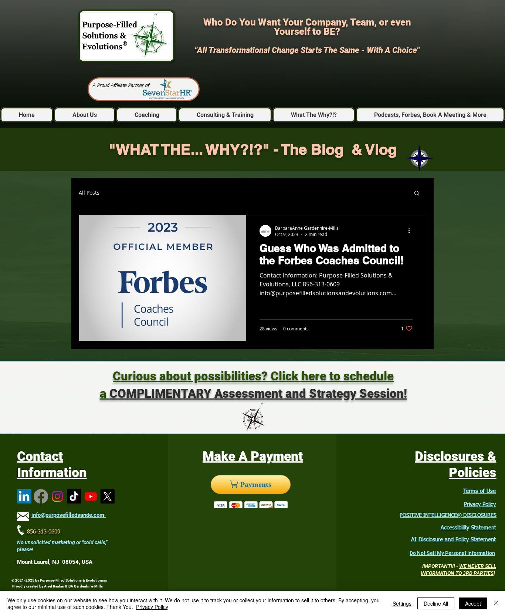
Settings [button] (402, 603)
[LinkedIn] (24, 496)
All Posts (89, 193)
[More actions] (411, 230)
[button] (416, 194)
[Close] (496, 603)
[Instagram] (57, 496)
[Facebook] (41, 496)
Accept (473, 603)
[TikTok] (74, 496)
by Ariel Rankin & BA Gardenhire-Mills (71, 586)
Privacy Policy (480, 504)
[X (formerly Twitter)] (107, 496)
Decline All (436, 603)
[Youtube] (91, 496)
